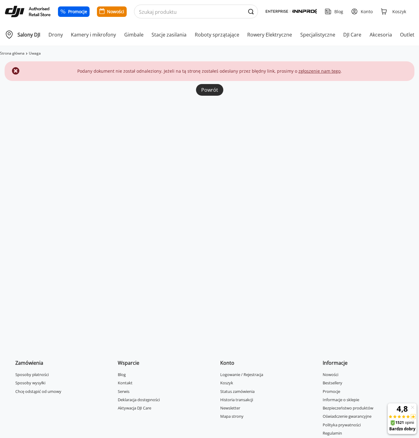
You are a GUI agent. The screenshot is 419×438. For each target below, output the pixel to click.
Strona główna (12, 53)
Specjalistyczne (317, 34)
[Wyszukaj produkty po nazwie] (251, 12)
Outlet (407, 34)
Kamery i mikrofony (93, 34)
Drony (55, 34)
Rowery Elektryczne (269, 34)
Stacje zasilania (169, 34)
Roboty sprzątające (217, 34)
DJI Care (352, 34)
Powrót (209, 89)
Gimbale (134, 34)
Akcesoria (381, 34)
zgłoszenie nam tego (319, 71)
